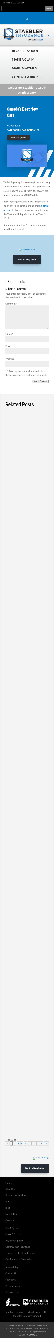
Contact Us (11, 1273)
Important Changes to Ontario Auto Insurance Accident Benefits (24, 590)
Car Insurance (30, 130)
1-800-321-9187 (18, 3)
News (39, 445)
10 (33, 1143)
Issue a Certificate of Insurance (21, 1253)
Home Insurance (26, 667)
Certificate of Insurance (17, 1246)
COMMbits (32, 1335)
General (21, 877)
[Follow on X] (40, 3)
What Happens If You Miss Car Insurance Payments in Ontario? (26, 942)
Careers (9, 1220)
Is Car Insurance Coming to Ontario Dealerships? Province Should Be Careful (27, 801)
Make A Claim (12, 1234)
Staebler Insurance (16, 531)
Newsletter (11, 1214)
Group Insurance (26, 1023)
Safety (11, 448)
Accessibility (11, 1267)
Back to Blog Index (18, 137)
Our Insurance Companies (18, 1259)
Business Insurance (30, 875)
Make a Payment (25, 68)
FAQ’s (8, 1201)
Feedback (10, 1279)
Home (8, 1182)
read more (39, 481)
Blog (7, 1207)
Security (12, 738)
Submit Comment (40, 381)
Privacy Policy (12, 1285)
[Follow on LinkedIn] (45, 3)
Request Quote (2, 1319)
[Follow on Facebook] (35, 3)
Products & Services (15, 1195)
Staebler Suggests (35, 531)
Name (9, 333)
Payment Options (14, 1240)
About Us (10, 1189)
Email (8, 346)
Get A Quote (11, 1228)
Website (9, 358)
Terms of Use (12, 1292)
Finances (40, 528)
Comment (11, 303)
